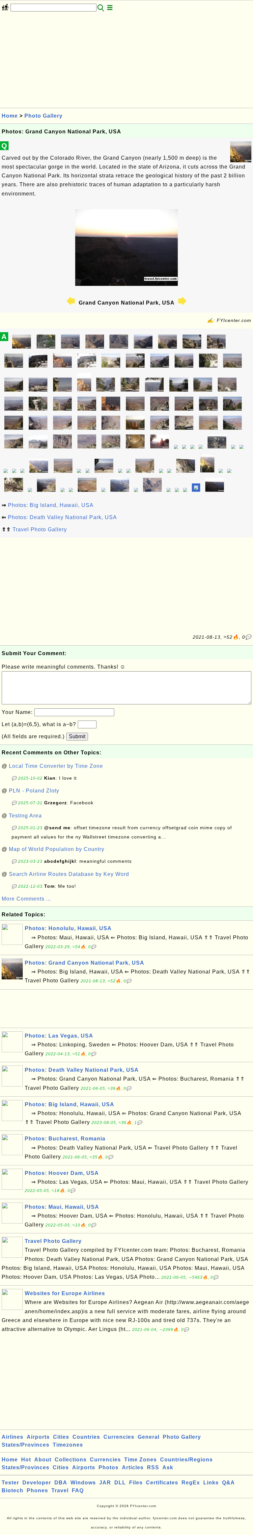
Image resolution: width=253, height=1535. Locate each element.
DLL (120, 1482)
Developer (36, 1482)
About (42, 1459)
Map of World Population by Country (56, 849)
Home (10, 116)
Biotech (12, 1490)
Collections (71, 1459)
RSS (153, 1467)
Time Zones (140, 1459)
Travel (60, 1490)
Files (136, 1482)
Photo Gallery (43, 116)
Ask (167, 1467)
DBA (60, 1482)
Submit (77, 736)
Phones (37, 1490)
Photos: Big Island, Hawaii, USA (51, 505)
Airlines (12, 1437)
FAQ (78, 1490)
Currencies (118, 1437)
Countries (86, 1437)
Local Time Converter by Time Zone (56, 766)
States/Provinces (25, 1445)
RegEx (191, 1482)
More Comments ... (26, 899)
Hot (26, 1459)
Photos (108, 1467)
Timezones (68, 1445)
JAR (105, 1482)
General (148, 1437)
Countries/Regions (186, 1459)
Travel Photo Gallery (40, 529)
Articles (133, 1467)
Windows (83, 1482)
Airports (38, 1437)
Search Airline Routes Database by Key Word (69, 874)
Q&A (228, 1482)
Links (211, 1482)
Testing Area (25, 815)
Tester (10, 1482)
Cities (61, 1437)
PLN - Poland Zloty (34, 790)
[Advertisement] (126, 62)
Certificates (162, 1482)
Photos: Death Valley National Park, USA (62, 517)
